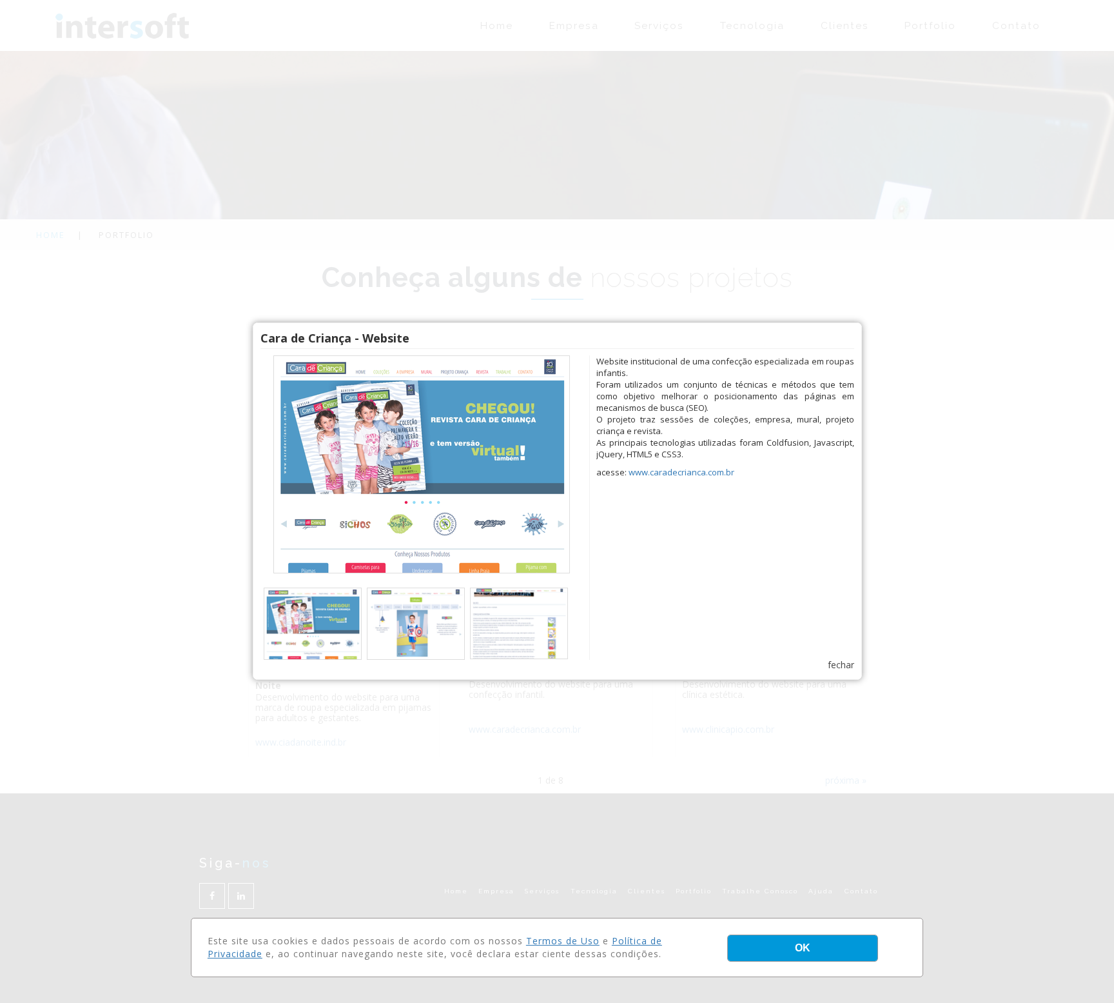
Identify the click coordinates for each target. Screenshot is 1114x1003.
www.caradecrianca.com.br (681, 472)
